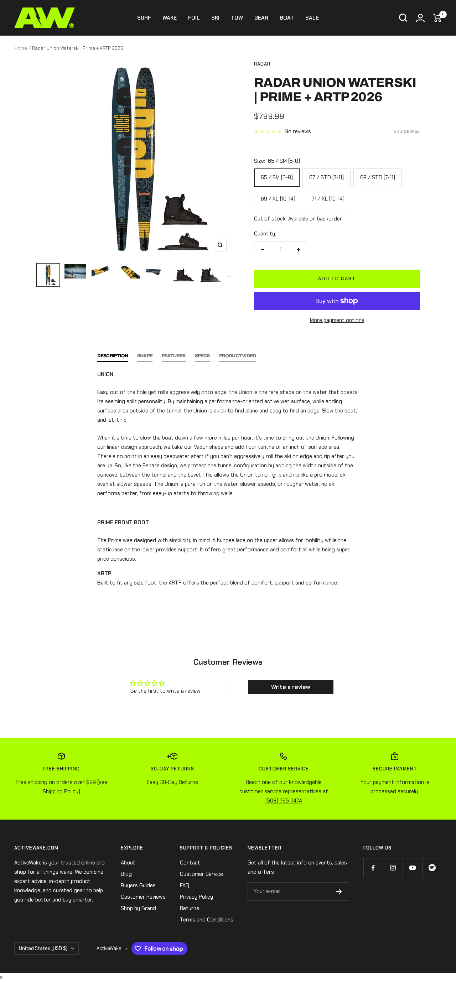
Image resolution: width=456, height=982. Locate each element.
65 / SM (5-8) (277, 177)
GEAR (261, 17)
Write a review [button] (290, 687)
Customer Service (201, 874)
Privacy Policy (196, 896)
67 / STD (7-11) (326, 177)
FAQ (184, 885)
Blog (126, 874)
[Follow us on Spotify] (432, 868)
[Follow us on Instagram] (393, 868)
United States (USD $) (43, 948)
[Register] (339, 891)
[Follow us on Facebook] (373, 868)
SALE (312, 17)
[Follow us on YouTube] (412, 868)
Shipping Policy (60, 791)
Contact (190, 862)
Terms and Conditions (206, 919)
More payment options (337, 320)
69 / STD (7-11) (377, 177)
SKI (215, 17)
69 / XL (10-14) (278, 198)
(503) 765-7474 (283, 800)
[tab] (112, 357)
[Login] (420, 18)
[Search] (403, 18)
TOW (237, 17)
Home (20, 48)
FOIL (194, 17)
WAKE (169, 17)
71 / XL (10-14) (328, 198)
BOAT (287, 17)
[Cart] (437, 18)
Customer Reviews (143, 896)
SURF (144, 17)
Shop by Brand (138, 908)
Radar (262, 64)
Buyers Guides (138, 885)
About (128, 862)
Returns (189, 908)
